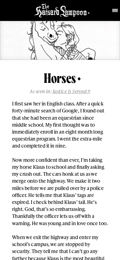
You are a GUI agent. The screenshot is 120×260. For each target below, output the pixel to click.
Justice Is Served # (71, 91)
